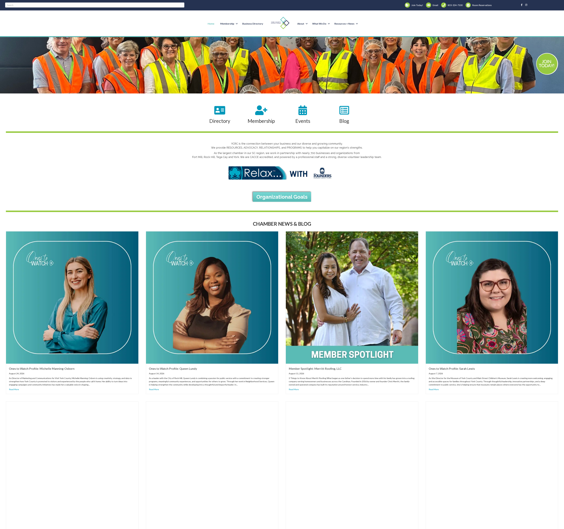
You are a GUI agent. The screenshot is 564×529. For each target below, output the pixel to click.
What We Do (319, 23)
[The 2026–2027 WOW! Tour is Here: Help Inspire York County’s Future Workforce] (72, 467)
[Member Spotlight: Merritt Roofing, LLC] (352, 297)
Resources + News (344, 23)
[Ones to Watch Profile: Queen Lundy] (212, 297)
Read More (14, 389)
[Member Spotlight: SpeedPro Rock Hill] (212, 467)
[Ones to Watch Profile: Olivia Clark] (352, 467)
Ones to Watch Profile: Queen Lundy (173, 368)
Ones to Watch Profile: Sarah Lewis (452, 368)
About (300, 23)
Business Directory (252, 23)
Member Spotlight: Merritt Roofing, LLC (315, 368)
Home (211, 23)
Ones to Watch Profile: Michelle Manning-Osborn (41, 368)
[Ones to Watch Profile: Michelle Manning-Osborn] (72, 297)
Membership (227, 23)
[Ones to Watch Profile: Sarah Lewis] (492, 297)
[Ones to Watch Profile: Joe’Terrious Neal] (492, 467)
